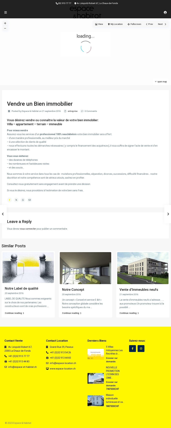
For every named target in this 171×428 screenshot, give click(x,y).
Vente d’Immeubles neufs (139, 290)
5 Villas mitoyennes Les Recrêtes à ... (114, 350)
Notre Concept (73, 290)
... (48, 306)
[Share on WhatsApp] (22, 199)
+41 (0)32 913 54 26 (60, 352)
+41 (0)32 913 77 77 (18, 356)
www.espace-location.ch (63, 368)
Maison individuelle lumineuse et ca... (115, 398)
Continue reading (13, 313)
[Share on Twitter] (16, 199)
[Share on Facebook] (9, 199)
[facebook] (132, 348)
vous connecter (28, 228)
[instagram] (141, 348)
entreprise (72, 111)
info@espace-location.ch (63, 363)
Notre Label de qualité (21, 288)
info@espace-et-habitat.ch (22, 367)
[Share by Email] (29, 199)
